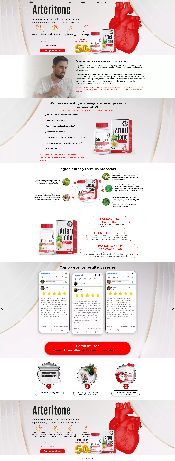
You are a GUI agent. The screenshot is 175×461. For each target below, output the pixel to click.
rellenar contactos (98, 2)
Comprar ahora (52, 50)
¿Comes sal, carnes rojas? (56, 132)
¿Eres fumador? (51, 148)
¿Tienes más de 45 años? (55, 120)
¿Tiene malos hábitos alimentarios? (60, 126)
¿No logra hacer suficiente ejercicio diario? (63, 143)
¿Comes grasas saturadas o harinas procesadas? (66, 137)
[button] (1, 308)
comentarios (81, 2)
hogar (69, 2)
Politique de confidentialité (90, 458)
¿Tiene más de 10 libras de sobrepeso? (61, 115)
